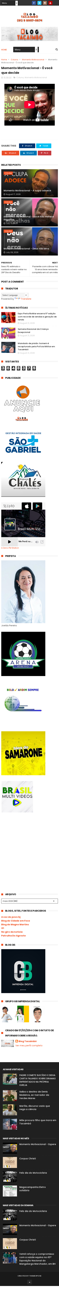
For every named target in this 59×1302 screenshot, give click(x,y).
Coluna (14, 59)
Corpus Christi (27, 1158)
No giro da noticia (11, 931)
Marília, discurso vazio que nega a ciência (34, 1107)
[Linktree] (56, 2)
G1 (2, 928)
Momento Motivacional (33, 59)
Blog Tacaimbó (28, 1041)
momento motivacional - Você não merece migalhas (29, 218)
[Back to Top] (29, 1282)
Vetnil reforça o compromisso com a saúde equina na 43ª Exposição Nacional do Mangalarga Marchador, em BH (37, 1258)
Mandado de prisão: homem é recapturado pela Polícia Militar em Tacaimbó (36, 346)
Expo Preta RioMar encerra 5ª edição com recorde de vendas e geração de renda (37, 316)
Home (4, 49)
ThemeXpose (35, 1276)
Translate (26, 298)
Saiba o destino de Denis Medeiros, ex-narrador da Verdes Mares (34, 1095)
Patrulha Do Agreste (13, 935)
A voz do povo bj (10, 917)
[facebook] (34, 3)
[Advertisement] (24, 841)
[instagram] (45, 3)
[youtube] (50, 3)
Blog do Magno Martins (15, 924)
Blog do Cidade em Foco (15, 920)
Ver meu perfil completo (28, 1045)
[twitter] (39, 3)
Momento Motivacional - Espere (37, 1144)
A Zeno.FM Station (10, 548)
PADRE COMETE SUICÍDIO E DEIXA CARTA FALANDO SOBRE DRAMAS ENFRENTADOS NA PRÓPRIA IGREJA (37, 1080)
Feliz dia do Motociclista (33, 1172)
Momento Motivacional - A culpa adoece (27, 190)
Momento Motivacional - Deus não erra (26, 248)
